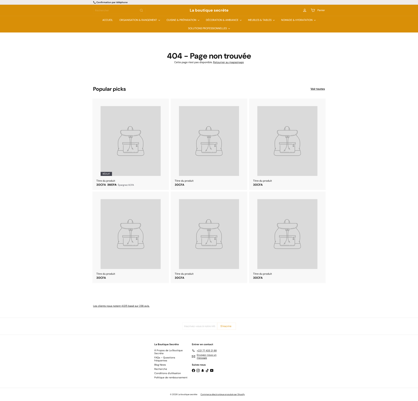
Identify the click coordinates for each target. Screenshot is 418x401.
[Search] (141, 10)
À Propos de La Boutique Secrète (168, 352)
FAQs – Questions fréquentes (164, 359)
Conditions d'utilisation (167, 373)
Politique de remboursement (170, 377)
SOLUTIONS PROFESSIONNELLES (207, 28)
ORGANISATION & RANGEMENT (138, 20)
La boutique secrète (209, 10)
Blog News (160, 364)
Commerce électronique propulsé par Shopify (223, 394)
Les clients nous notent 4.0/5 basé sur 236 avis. (121, 306)
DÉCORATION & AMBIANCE (222, 20)
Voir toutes (318, 88)
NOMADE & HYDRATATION (297, 20)
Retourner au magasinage (228, 62)
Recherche (160, 369)
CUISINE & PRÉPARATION (182, 20)
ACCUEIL (107, 20)
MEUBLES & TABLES (260, 20)
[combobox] (119, 10)
